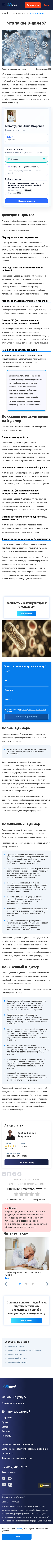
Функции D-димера (15, 1346)
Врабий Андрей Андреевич (26, 1135)
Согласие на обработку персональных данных (25, 1449)
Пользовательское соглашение (17, 1444)
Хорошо (17, 1537)
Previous (6, 1283)
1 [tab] (19, 1284)
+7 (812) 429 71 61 (15, 1467)
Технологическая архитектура (17, 1458)
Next (47, 1283)
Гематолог (22, 13)
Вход (46, 5)
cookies (19, 1529)
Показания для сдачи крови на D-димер (24, 1350)
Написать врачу (26, 1162)
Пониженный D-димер (16, 1362)
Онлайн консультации (13, 1403)
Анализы (6, 1431)
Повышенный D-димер (17, 1358)
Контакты (6, 1436)
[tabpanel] (27, 1258)
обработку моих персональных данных (26, 711)
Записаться (33, 5)
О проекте (7, 1418)
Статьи (12, 13)
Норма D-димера (14, 1354)
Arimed (5, 13)
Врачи (5, 1422)
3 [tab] (32, 1284)
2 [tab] (26, 1284)
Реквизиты (7, 1453)
